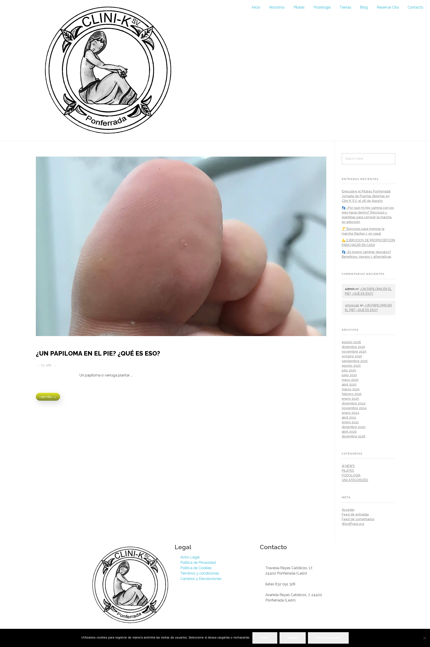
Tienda (345, 7)
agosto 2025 (351, 365)
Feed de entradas (355, 514)
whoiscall (352, 305)
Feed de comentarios (358, 519)
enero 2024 (350, 413)
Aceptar (264, 637)
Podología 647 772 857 (284, 557)
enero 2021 (350, 422)
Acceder (348, 509)
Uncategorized (355, 480)
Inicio (256, 7)
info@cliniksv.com (280, 562)
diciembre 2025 (353, 347)
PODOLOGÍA (351, 475)
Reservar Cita (388, 7)
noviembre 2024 (354, 408)
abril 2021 (349, 417)
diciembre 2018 (353, 436)
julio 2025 (349, 370)
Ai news (348, 466)
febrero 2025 (352, 394)
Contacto (415, 7)
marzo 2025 (351, 389)
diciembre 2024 (354, 403)
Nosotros (277, 7)
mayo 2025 (350, 380)
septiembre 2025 (355, 361)
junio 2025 (349, 375)
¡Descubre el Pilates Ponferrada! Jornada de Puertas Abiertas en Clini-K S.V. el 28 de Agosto (366, 196)
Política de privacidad (328, 637)
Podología (322, 7)
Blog (364, 7)
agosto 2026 (351, 342)
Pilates (299, 7)
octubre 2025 (352, 356)
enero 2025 (350, 398)
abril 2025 (349, 384)
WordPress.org (353, 524)
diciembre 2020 (354, 427)
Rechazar (292, 637)
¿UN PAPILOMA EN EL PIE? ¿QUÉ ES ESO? (98, 353)
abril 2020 (349, 431)
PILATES (348, 470)
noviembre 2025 (354, 351)
